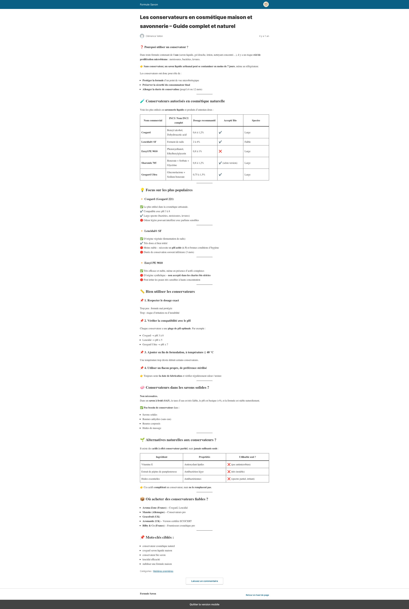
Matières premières (163, 571)
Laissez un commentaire (204, 581)
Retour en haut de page (257, 595)
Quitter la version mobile (204, 604)
